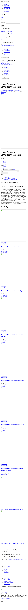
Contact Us (6, 11)
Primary (6, 4)
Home (2, 90)
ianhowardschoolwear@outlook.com (17, 559)
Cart (5, 570)
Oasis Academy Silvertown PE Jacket (12, 247)
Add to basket (4, 173)
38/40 (4, 165)
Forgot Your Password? (6, 31)
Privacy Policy (7, 581)
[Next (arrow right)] (2, 601)
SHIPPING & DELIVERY (10, 180)
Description (6, 177)
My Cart (6, 569)
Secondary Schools (8, 90)
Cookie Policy (7, 584)
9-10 (4, 168)
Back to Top (4, 592)
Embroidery (7, 7)
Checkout (6, 572)
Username (3, 19)
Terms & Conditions (9, 582)
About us (6, 9)
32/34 (4, 162)
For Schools (7, 8)
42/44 (4, 166)
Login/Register (7, 567)
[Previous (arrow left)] (1, 601)
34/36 (4, 164)
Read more (3, 598)
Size (2, 165)
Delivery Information (9, 579)
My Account (7, 566)
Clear (14, 169)
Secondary (6, 5)
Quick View (4, 242)
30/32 (4, 161)
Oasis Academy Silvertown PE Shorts (12, 380)
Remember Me (6, 28)
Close (2, 17)
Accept (8, 598)
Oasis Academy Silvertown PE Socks (12, 424)
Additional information (9, 178)
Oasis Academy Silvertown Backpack (12, 291)
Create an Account (13, 33)
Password (3, 22)
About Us (6, 578)
